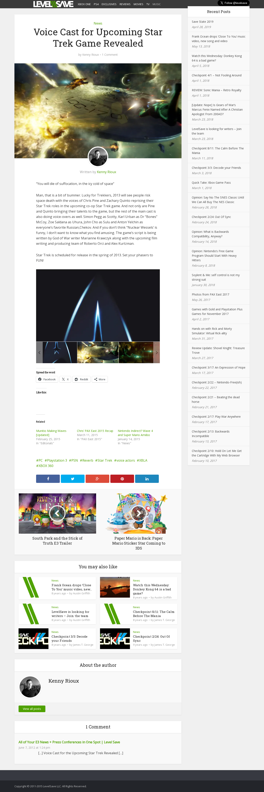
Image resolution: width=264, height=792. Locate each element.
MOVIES (138, 4)
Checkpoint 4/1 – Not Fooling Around (217, 75)
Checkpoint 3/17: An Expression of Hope (218, 367)
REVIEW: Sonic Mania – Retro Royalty (216, 90)
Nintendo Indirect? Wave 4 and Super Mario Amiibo (135, 433)
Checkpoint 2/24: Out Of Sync (211, 217)
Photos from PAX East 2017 (210, 294)
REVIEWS (125, 4)
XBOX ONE (84, 4)
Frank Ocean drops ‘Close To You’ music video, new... (72, 587)
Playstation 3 (57, 460)
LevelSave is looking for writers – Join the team (70, 614)
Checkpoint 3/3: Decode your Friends (69, 638)
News (98, 23)
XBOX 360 (46, 465)
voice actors (126, 460)
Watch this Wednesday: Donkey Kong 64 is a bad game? (152, 589)
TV (148, 4)
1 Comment (110, 55)
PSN (74, 460)
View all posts (32, 709)
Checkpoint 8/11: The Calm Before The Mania (153, 614)
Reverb (87, 460)
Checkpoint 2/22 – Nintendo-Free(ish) (217, 382)
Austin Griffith (81, 593)
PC (41, 460)
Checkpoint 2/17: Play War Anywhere (216, 416)
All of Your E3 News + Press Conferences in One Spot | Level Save (69, 742)
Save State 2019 (202, 22)
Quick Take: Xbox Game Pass (211, 182)
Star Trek (105, 460)
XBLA (143, 460)
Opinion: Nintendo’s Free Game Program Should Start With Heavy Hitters (214, 255)
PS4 (96, 4)
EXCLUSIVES (109, 4)
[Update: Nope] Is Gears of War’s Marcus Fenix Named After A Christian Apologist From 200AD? (217, 109)
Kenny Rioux (90, 55)
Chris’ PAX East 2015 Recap (95, 431)
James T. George (164, 620)
